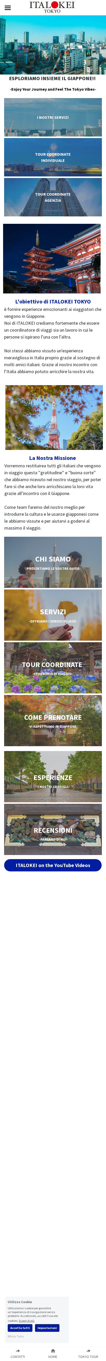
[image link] (53, 7)
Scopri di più (26, 1320)
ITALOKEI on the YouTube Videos (53, 865)
